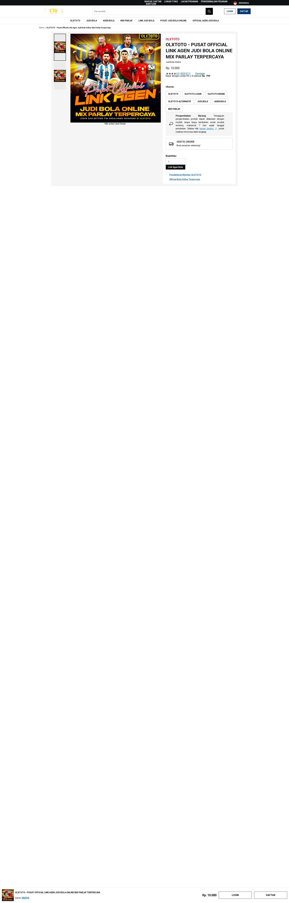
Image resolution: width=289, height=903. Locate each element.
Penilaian (200, 73)
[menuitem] (75, 20)
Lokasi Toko (171, 1)
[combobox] (153, 11)
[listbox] (199, 101)
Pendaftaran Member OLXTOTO (185, 175)
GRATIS (25, 898)
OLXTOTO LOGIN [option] (193, 94)
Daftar (244, 11)
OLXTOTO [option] (173, 94)
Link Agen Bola (175, 167)
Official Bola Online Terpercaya (184, 179)
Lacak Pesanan (189, 1)
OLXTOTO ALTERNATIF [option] (179, 101)
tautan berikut (206, 128)
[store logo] (53, 11)
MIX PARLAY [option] (174, 109)
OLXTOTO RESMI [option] (216, 94)
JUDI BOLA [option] (202, 101)
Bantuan (151, 4)
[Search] (209, 11)
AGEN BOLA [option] (220, 101)
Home (41, 28)
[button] (60, 47)
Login (230, 11)
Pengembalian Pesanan (214, 1)
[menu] (144, 20)
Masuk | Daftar (153, 1)
